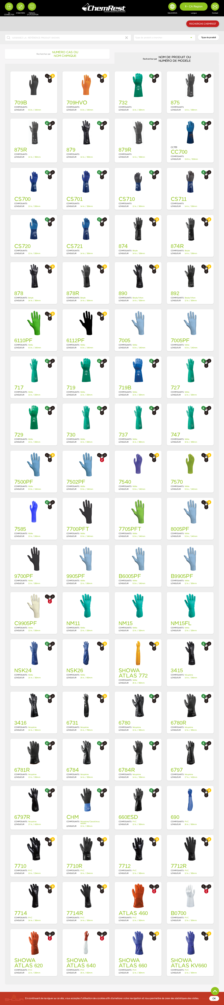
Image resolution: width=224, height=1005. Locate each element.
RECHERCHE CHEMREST (202, 23)
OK (214, 998)
